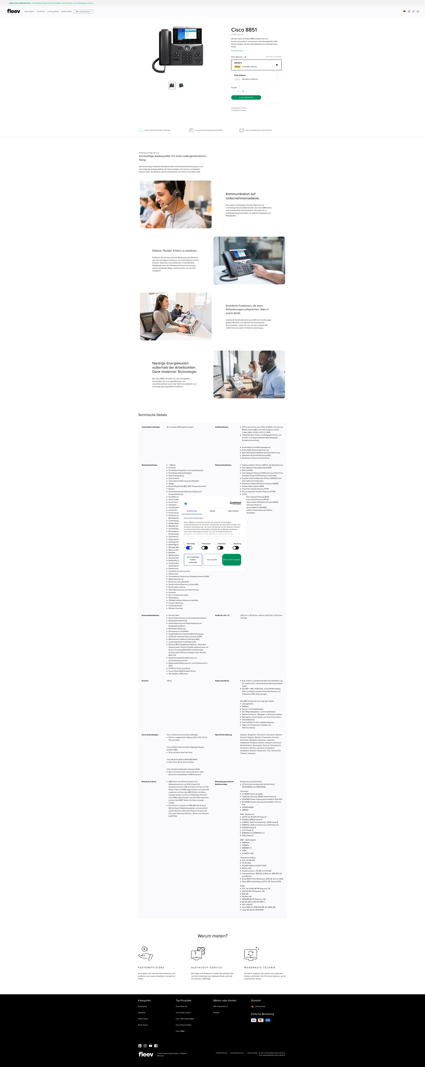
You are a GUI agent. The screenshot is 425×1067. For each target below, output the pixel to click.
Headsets (141, 1012)
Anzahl (234, 87)
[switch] (205, 548)
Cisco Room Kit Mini (183, 1025)
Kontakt (216, 1012)
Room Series (143, 1025)
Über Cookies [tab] (233, 511)
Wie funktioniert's (83, 11)
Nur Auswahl (212, 559)
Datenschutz (237, 1053)
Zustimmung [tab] (192, 511)
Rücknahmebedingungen (272, 1055)
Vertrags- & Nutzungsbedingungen (266, 1053)
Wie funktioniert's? (220, 1006)
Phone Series (143, 1018)
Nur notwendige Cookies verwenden (193, 560)
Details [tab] (212, 511)
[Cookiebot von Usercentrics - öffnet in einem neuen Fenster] (231, 503)
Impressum (221, 1053)
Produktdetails (237, 50)
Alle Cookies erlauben (231, 559)
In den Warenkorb (246, 97)
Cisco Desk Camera (183, 1012)
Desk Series (142, 1006)
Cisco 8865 (180, 1031)
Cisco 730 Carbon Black (185, 1018)
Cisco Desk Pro (181, 1006)
